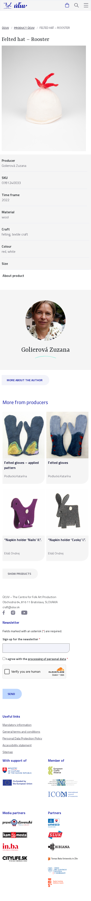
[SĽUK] (68, 835)
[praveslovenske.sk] (23, 823)
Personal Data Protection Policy (22, 738)
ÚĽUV (5, 27)
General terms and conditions (21, 731)
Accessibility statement (17, 745)
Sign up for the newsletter (21, 639)
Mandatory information (17, 724)
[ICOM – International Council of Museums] (68, 794)
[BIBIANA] (68, 846)
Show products (19, 573)
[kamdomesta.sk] (23, 835)
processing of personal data (47, 659)
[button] (86, 5)
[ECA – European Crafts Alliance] (68, 770)
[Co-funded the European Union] (23, 782)
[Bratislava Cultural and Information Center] (68, 882)
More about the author (25, 380)
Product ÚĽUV (24, 27)
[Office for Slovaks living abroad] (68, 870)
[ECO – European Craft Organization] (68, 782)
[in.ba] (23, 847)
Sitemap (8, 752)
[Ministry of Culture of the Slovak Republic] (23, 770)
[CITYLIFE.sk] (23, 859)
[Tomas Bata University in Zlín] (68, 859)
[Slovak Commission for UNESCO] (68, 823)
